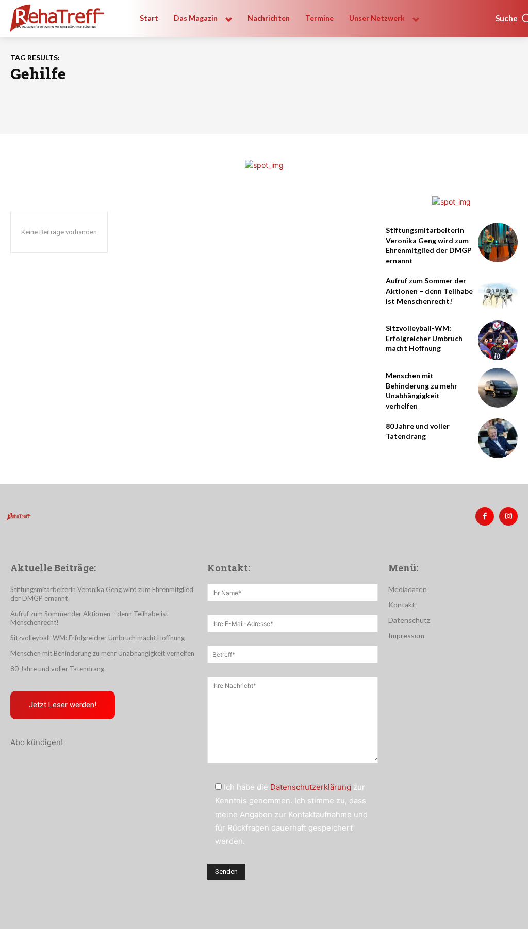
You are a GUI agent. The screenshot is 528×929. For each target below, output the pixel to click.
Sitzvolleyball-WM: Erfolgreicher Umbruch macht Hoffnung (424, 338)
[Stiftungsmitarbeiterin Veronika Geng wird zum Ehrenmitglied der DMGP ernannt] (498, 242)
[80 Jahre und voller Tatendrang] (498, 438)
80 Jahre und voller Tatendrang (57, 669)
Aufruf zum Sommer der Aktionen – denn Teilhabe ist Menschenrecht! (429, 290)
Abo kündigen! (36, 742)
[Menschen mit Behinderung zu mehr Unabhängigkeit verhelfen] (498, 388)
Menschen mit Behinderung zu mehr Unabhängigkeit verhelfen (102, 653)
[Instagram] (508, 516)
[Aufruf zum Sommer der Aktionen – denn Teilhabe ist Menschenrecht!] (498, 293)
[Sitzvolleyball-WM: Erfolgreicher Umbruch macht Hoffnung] (498, 340)
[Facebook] (484, 516)
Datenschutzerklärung (310, 787)
